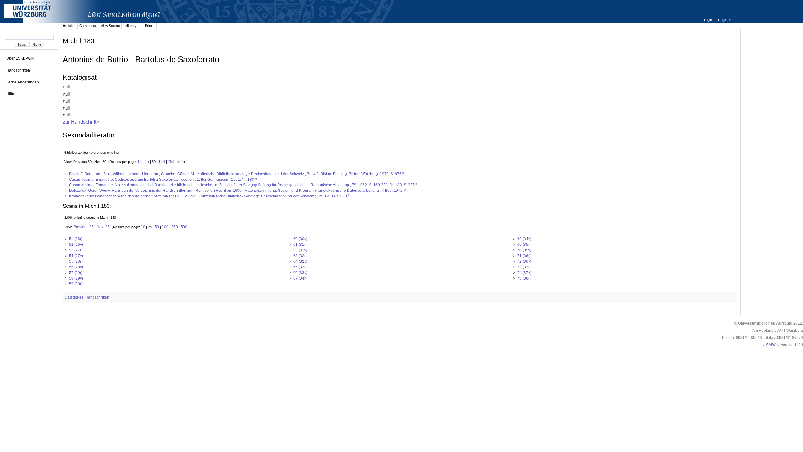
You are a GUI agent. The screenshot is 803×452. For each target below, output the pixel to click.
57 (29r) (75, 273)
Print (148, 26)
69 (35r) (524, 244)
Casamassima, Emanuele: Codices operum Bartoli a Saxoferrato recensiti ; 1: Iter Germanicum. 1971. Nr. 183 (161, 179)
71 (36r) (524, 256)
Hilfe (10, 94)
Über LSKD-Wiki (20, 58)
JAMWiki (771, 344)
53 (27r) (75, 250)
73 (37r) (524, 267)
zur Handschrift (79, 122)
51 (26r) (75, 239)
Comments (87, 26)
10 (139, 161)
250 (171, 161)
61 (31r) (300, 244)
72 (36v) (524, 261)
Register (724, 20)
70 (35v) (524, 250)
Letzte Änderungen (22, 82)
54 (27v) (76, 256)
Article (68, 26)
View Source (110, 26)
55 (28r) (75, 261)
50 (157, 227)
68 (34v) (524, 239)
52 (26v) (76, 244)
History (130, 26)
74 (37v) (524, 273)
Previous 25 (83, 227)
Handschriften (18, 70)
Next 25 (103, 227)
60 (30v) (300, 239)
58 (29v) (76, 278)
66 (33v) (300, 273)
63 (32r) (300, 256)
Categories (74, 297)
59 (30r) (75, 284)
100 (161, 161)
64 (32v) (300, 261)
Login (708, 20)
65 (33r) (300, 267)
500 (180, 161)
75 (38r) (524, 278)
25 (147, 161)
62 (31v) (300, 250)
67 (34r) (300, 278)
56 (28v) (76, 267)
